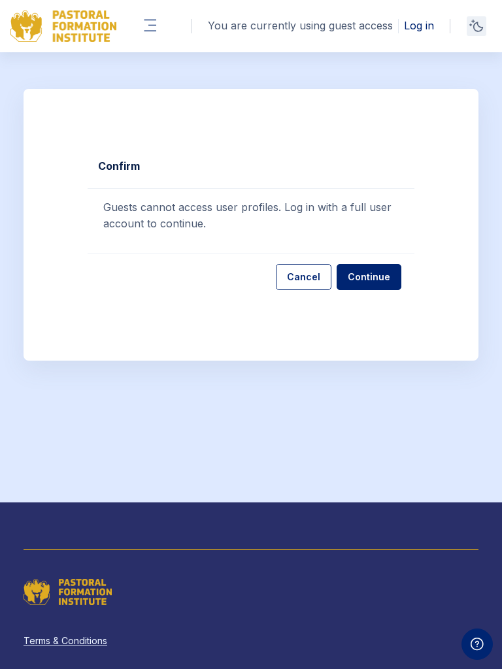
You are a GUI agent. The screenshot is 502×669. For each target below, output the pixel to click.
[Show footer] (477, 644)
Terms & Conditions (65, 640)
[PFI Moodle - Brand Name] (63, 26)
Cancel (303, 276)
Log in (419, 25)
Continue (369, 276)
